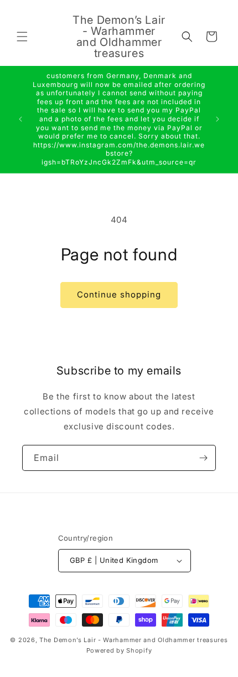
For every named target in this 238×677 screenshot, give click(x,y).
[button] (22, 36)
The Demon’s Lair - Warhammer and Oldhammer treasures (133, 640)
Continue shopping (119, 294)
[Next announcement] (217, 119)
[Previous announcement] (20, 119)
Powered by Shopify (119, 650)
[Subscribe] (203, 458)
